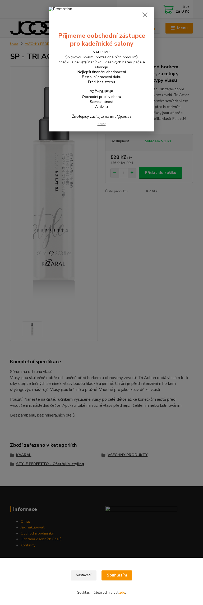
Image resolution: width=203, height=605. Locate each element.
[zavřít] (145, 15)
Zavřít (102, 124)
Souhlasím (117, 575)
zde (122, 592)
